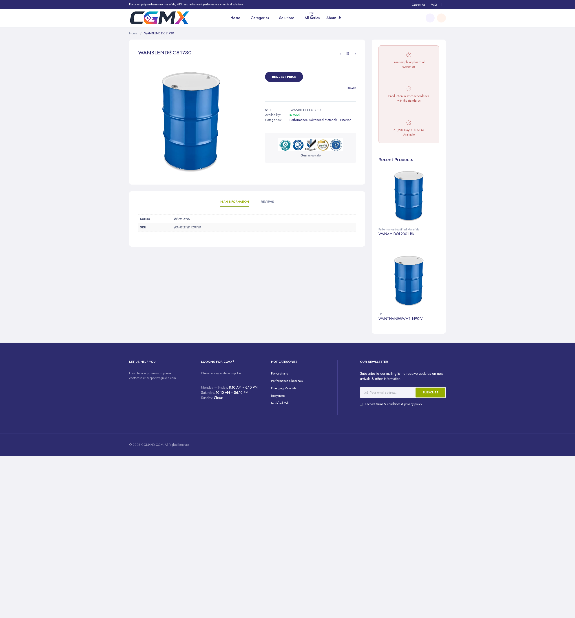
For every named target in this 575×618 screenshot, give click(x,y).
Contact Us (418, 4)
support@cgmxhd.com (161, 378)
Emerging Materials (283, 388)
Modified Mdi (280, 403)
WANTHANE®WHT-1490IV (400, 319)
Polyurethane (279, 373)
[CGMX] (166, 18)
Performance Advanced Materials (314, 119)
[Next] (355, 54)
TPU (380, 314)
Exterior (345, 119)
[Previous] (340, 54)
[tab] (234, 203)
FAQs (434, 4)
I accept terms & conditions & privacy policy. (393, 404)
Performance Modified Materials (398, 229)
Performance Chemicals (287, 381)
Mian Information (234, 202)
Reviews (267, 202)
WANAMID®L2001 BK (396, 234)
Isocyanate (278, 395)
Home (133, 33)
